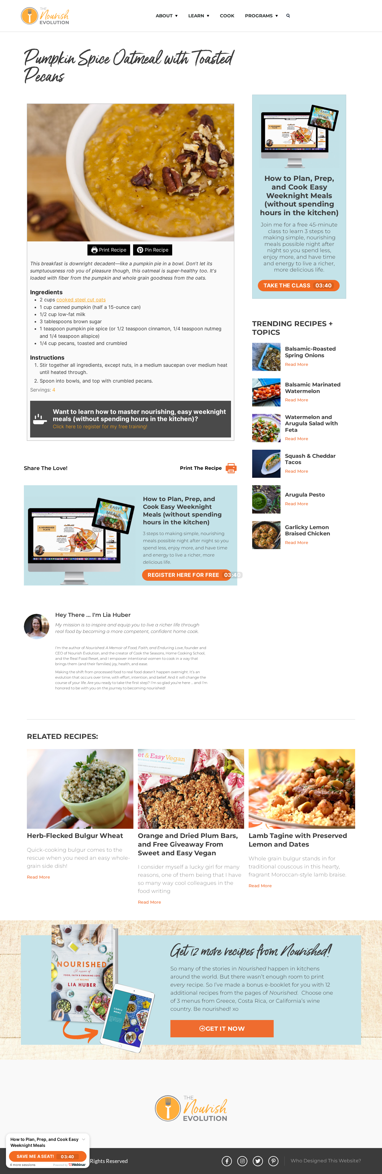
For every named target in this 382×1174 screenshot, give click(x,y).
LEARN (196, 16)
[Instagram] (242, 1161)
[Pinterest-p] (273, 1161)
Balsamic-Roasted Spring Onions (310, 352)
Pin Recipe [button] (155, 250)
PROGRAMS (259, 16)
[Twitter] (258, 1161)
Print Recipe (112, 250)
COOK (227, 16)
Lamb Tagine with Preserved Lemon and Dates (298, 840)
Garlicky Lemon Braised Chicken (307, 530)
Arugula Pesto (305, 495)
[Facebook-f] (227, 1161)
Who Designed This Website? (326, 1161)
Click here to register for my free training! (100, 426)
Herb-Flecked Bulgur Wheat (75, 836)
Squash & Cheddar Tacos (310, 459)
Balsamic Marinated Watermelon (313, 388)
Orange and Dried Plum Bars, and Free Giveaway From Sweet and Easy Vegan (188, 844)
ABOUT (164, 16)
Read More (296, 364)
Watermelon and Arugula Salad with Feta (311, 423)
